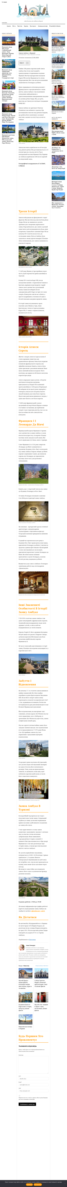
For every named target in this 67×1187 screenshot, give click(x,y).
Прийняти (29, 1184)
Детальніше (37, 1184)
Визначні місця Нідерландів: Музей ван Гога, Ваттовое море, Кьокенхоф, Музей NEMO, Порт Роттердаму (8, 118)
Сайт (20, 1088)
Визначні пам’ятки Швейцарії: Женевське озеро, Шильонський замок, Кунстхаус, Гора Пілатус (8, 139)
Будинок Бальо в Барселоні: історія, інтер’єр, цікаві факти (25, 1007)
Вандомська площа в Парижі (25, 1028)
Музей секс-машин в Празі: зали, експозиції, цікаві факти (41, 1007)
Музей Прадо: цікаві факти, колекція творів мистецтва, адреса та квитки (25, 984)
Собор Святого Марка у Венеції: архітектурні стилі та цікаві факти (40, 983)
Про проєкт (33, 26)
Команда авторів (43, 26)
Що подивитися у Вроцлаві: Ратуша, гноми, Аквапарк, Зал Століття (58, 205)
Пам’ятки (19, 26)
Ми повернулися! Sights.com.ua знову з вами (58, 132)
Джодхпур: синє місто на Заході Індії (58, 167)
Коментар (21, 1055)
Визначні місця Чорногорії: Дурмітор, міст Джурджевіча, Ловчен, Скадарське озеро (8, 74)
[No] (65, 1183)
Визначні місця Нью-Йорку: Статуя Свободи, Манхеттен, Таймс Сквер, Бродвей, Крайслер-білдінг (58, 185)
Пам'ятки (32, 940)
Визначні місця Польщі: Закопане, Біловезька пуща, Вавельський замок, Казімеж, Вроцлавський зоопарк (8, 96)
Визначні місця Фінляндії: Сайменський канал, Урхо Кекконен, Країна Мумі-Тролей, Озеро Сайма (8, 51)
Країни (9, 26)
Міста (14, 26)
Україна (26, 26)
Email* (20, 1082)
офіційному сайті (38, 911)
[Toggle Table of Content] (26, 63)
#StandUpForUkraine (54, 26)
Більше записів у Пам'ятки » (42, 965)
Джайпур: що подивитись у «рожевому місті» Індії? (57, 150)
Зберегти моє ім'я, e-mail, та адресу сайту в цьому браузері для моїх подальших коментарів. (33, 1098)
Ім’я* (20, 1076)
